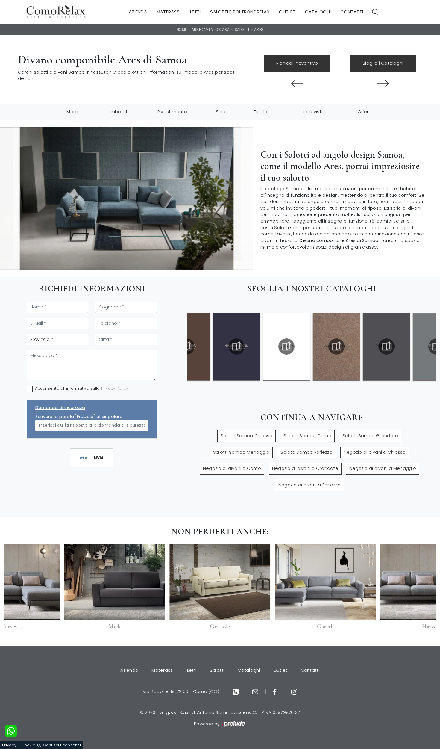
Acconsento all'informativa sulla (81, 388)
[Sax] (383, 84)
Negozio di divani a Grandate (305, 468)
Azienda (138, 12)
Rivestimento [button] (172, 112)
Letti (195, 12)
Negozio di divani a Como (232, 468)
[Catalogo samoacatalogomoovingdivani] (336, 346)
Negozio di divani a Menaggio (382, 468)
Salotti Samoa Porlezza (306, 452)
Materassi (168, 12)
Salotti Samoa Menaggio (241, 452)
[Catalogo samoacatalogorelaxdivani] (386, 346)
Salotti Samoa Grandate (370, 436)
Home (182, 29)
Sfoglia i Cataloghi (382, 63)
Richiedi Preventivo (297, 63)
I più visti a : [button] (316, 112)
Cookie (28, 745)
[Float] (297, 84)
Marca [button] (73, 112)
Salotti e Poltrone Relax (239, 12)
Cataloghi (318, 12)
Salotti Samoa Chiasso (246, 436)
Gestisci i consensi (62, 745)
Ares (258, 29)
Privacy (9, 745)
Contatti (351, 12)
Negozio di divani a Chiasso (375, 452)
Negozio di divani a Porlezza (309, 485)
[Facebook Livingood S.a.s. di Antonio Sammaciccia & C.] (275, 691)
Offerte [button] (366, 112)
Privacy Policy (114, 388)
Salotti (242, 29)
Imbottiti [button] (119, 112)
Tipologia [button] (264, 112)
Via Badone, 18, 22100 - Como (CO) (181, 691)
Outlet (287, 12)
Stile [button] (220, 112)
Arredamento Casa (211, 29)
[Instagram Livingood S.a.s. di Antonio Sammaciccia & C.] (294, 691)
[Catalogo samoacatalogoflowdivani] (236, 346)
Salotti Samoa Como (307, 436)
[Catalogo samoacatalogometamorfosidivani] (286, 346)
